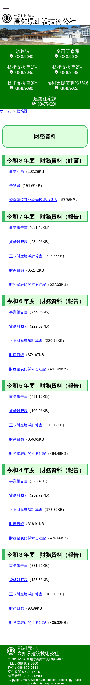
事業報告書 (18, 227)
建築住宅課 (45, 98)
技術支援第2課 (67, 67)
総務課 (23, 51)
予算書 (14, 186)
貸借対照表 (18, 242)
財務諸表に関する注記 (27, 284)
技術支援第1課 (22, 67)
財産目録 (16, 270)
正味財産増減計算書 (25, 256)
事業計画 (16, 171)
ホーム (5, 111)
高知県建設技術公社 (45, 19)
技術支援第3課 (22, 82)
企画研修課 (67, 51)
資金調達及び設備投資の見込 (33, 200)
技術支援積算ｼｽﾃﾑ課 (67, 82)
